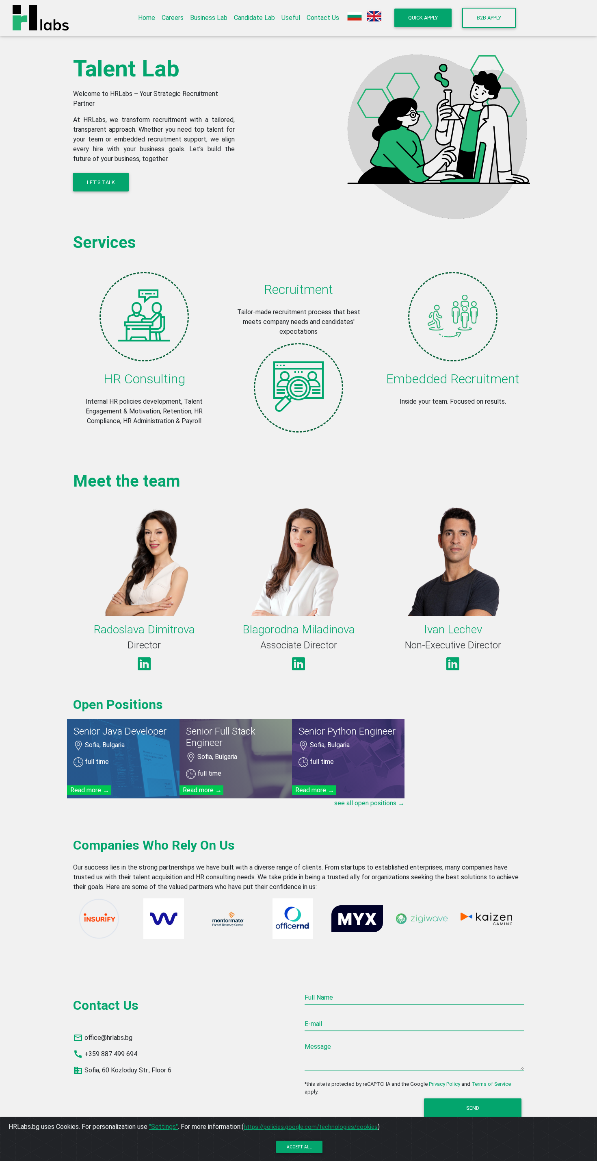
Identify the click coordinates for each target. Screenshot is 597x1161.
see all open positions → (369, 803)
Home (146, 18)
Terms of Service (491, 1084)
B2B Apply (489, 18)
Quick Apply (423, 18)
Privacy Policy (444, 1084)
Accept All (299, 1147)
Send (472, 1108)
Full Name (319, 997)
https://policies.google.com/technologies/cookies (311, 1127)
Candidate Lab (254, 18)
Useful (290, 18)
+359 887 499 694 (110, 1054)
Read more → (90, 790)
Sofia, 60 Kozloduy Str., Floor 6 (127, 1070)
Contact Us (323, 18)
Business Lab (208, 18)
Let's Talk (101, 182)
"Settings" (163, 1127)
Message (318, 1046)
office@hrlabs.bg (108, 1037)
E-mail (313, 1024)
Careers (173, 18)
